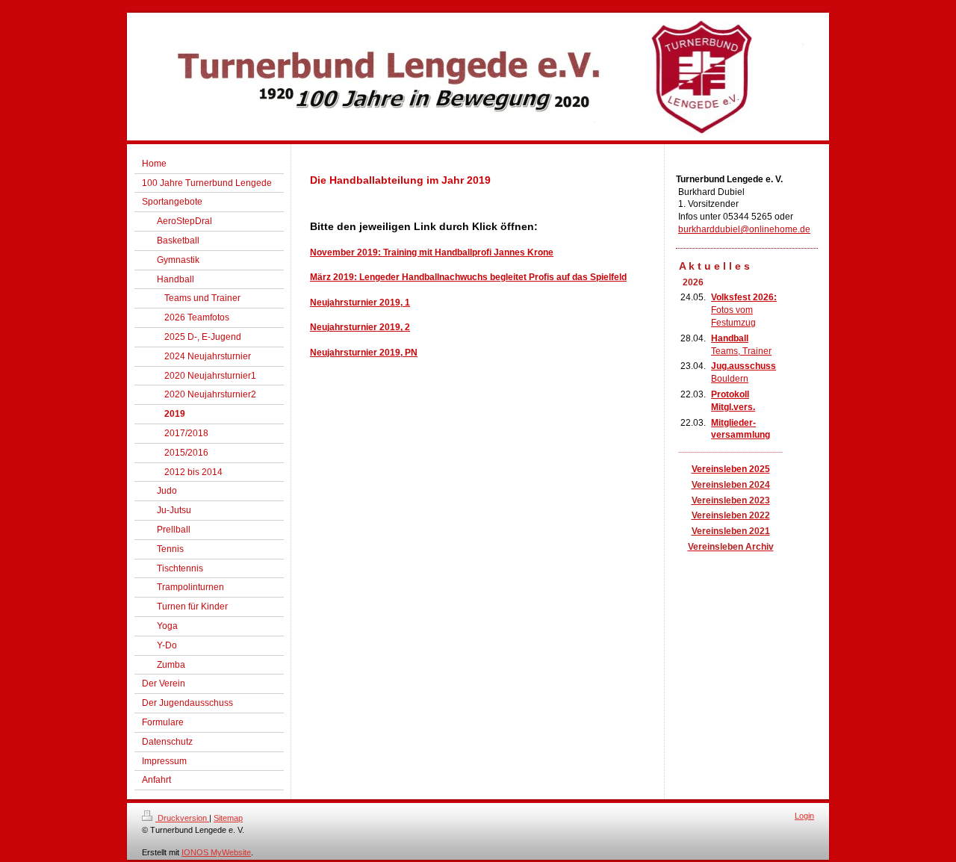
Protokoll (730, 394)
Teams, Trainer (741, 351)
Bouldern (729, 378)
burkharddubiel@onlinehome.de (744, 229)
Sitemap (228, 817)
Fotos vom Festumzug (744, 310)
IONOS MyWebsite (216, 852)
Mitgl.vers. (733, 407)
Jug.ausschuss (743, 366)
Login (804, 815)
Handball (729, 338)
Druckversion (182, 817)
